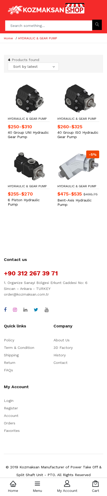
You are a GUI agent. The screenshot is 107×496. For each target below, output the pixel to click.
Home (8, 38)
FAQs (8, 370)
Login (9, 401)
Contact (61, 362)
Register (11, 408)
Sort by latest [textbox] (25, 66)
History (60, 355)
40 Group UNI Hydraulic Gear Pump (28, 134)
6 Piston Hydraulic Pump (24, 202)
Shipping (11, 355)
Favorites (12, 431)
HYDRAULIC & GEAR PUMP (37, 38)
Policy (9, 340)
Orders (9, 423)
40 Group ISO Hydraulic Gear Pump (77, 134)
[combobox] (33, 67)
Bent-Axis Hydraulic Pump (74, 202)
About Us (62, 340)
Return (9, 362)
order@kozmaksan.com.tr (26, 294)
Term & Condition (19, 347)
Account (11, 416)
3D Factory (63, 347)
